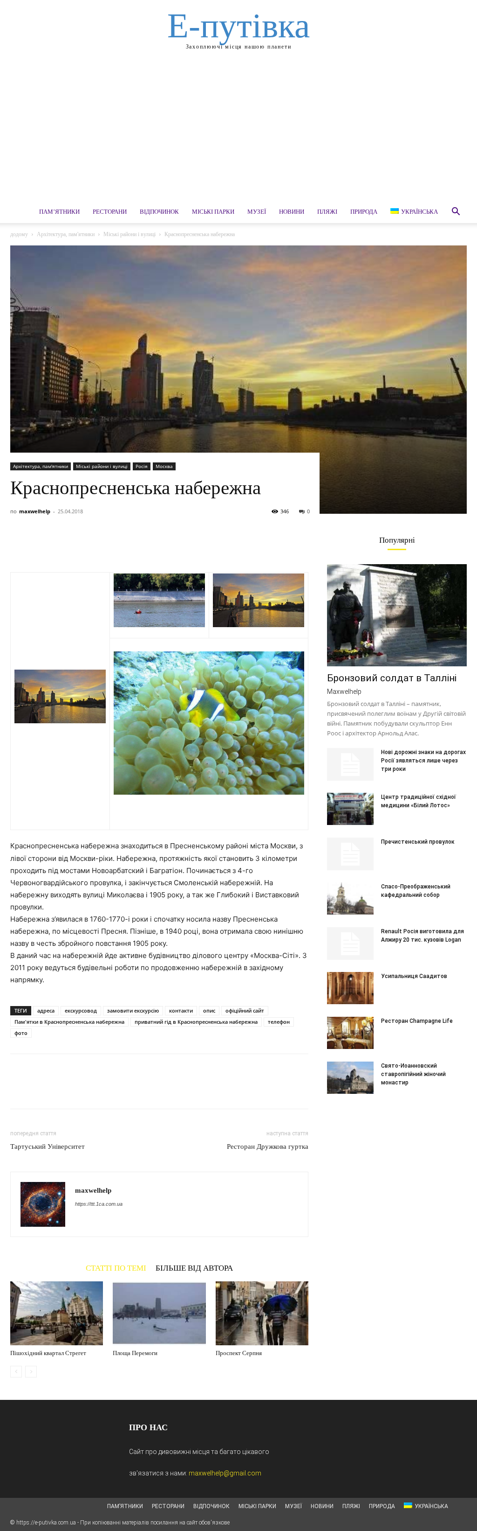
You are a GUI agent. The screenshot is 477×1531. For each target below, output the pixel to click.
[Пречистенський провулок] (350, 854)
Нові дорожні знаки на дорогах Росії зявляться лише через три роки (423, 760)
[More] (106, 545)
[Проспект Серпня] (262, 1313)
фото (20, 1032)
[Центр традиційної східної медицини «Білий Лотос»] (350, 809)
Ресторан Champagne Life (417, 1021)
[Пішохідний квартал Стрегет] (56, 1313)
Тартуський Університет (47, 1146)
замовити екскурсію (133, 1010)
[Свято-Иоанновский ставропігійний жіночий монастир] (350, 1078)
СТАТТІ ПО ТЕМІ (116, 1268)
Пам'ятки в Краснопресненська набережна (69, 1021)
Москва (164, 466)
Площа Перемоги (135, 1352)
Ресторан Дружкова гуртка (267, 1146)
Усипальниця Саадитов (414, 976)
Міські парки (213, 211)
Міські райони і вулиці (129, 234)
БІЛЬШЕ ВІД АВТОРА (194, 1268)
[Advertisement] (238, 130)
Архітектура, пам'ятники (66, 234)
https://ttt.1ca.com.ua (99, 1204)
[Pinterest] (62, 545)
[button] (455, 212)
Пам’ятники (59, 211)
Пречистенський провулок (418, 842)
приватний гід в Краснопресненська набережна (196, 1021)
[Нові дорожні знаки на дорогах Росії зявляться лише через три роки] (350, 764)
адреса (46, 1010)
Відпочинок (159, 211)
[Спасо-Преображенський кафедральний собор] (350, 898)
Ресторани (110, 211)
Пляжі (327, 211)
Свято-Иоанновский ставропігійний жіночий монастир (413, 1074)
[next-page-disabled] (31, 1371)
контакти (181, 1010)
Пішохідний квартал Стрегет (48, 1352)
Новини (291, 211)
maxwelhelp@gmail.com (225, 1473)
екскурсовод (81, 1010)
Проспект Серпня (239, 1352)
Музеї (256, 211)
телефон (279, 1021)
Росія (142, 466)
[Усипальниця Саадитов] (350, 988)
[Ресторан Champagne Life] (350, 1033)
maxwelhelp (34, 511)
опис (209, 1010)
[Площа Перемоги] (159, 1313)
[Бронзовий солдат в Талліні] (397, 615)
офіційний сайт (244, 1010)
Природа (363, 211)
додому (19, 234)
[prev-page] (16, 1371)
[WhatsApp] (84, 545)
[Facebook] (19, 545)
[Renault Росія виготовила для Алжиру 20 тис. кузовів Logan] (350, 943)
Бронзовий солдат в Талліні (392, 678)
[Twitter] (41, 545)
